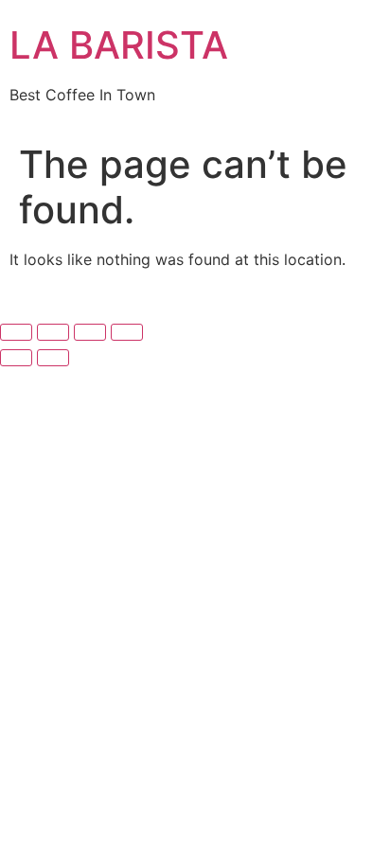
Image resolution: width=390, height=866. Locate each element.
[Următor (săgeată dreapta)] (53, 357)
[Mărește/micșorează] (16, 332)
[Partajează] (90, 332)
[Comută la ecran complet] (53, 332)
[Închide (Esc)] (127, 332)
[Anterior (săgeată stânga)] (16, 357)
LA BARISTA (118, 45)
